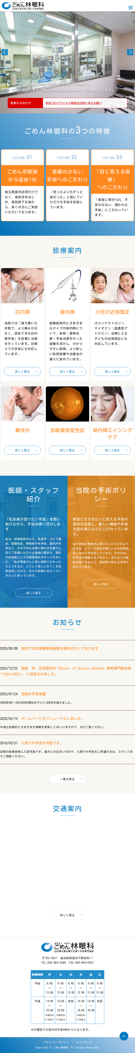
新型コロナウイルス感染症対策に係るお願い (74, 103)
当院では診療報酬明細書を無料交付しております (59, 648)
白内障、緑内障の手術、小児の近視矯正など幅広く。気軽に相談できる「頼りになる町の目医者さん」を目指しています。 (63, 87)
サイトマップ (84, 1042)
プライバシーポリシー (56, 1042)
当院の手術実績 (33, 694)
